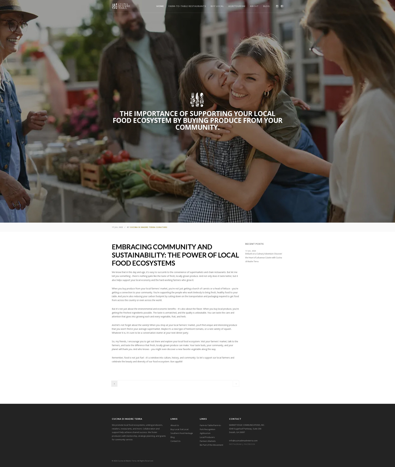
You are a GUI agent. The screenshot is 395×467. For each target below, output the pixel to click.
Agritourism (205, 433)
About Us (174, 425)
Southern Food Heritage (181, 433)
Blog (172, 437)
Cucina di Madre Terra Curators (148, 227)
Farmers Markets (208, 441)
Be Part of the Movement (211, 445)
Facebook (249, 444)
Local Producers (207, 437)
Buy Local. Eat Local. (179, 429)
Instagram (235, 444)
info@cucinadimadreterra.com (243, 440)
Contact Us (175, 441)
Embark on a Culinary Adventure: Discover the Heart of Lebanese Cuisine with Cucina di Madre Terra (263, 257)
